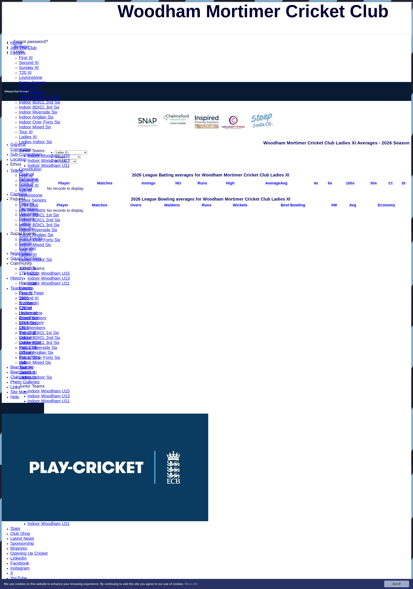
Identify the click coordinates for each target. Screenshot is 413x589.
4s (316, 183)
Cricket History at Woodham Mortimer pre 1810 (31, 317)
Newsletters (21, 253)
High (230, 183)
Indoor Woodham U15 (49, 155)
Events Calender (27, 246)
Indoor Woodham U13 (49, 160)
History (17, 278)
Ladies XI (28, 136)
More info (191, 584)
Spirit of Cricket (26, 186)
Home (16, 42)
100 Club (27, 268)
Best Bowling (22, 372)
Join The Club (23, 47)
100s (350, 183)
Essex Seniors (32, 82)
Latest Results (26, 226)
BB (293, 205)
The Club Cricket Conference (30, 337)
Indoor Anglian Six (36, 117)
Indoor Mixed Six (35, 127)
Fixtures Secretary (28, 206)
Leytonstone (30, 77)
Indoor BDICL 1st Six (39, 97)
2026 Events (31, 238)
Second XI (29, 62)
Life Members (32, 92)
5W (334, 205)
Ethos (15, 164)
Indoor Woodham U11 (48, 165)
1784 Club (28, 87)
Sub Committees (26, 154)
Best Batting (22, 367)
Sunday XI (29, 67)
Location (18, 159)
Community (21, 263)
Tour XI (26, 132)
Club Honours (23, 377)
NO (178, 183)
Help (14, 396)
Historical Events (27, 285)
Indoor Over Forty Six (39, 122)
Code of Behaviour (28, 176)
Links (15, 387)
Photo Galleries (25, 382)
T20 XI (25, 72)
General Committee (20, 147)
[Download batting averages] (409, 179)
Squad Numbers (25, 258)
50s (373, 183)
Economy (386, 205)
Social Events (23, 233)
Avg (352, 205)
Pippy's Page (31, 293)
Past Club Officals (28, 350)
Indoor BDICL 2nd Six (39, 102)
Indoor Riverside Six (38, 112)
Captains (18, 194)
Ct (390, 183)
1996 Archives (27, 300)
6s (330, 183)
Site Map (18, 392)
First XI (26, 57)
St (403, 183)
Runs (202, 183)
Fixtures (18, 52)
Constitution (30, 169)
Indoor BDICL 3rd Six (39, 107)
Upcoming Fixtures (28, 216)
